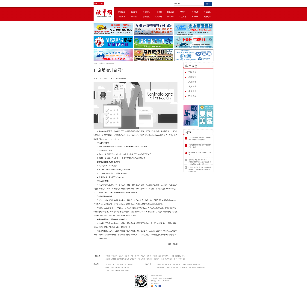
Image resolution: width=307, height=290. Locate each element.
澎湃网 (127, 256)
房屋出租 (192, 82)
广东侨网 (133, 259)
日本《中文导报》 (180, 259)
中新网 (108, 256)
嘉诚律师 (110, 63)
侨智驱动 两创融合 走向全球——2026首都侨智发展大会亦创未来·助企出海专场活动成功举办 (200, 162)
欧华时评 (207, 17)
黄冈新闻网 (160, 267)
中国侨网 (114, 256)
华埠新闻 (134, 12)
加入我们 (116, 264)
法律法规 (158, 17)
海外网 (149, 256)
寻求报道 (123, 264)
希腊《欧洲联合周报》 (178, 256)
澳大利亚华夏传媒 (123, 259)
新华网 (137, 256)
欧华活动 (134, 17)
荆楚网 (189, 264)
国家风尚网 (192, 267)
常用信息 (192, 96)
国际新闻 (170, 12)
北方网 (158, 264)
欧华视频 (146, 17)
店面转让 (192, 77)
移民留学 (170, 17)
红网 (169, 264)
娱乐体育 (195, 12)
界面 (131, 256)
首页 (95, 63)
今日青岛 (121, 17)
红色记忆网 (183, 267)
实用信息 (191, 66)
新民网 (121, 256)
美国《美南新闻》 (164, 256)
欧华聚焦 (207, 12)
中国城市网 (201, 267)
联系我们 (130, 264)
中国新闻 (158, 12)
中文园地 (183, 17)
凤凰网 (113, 259)
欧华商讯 (146, 12)
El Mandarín (98, 4)
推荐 (188, 132)
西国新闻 (121, 12)
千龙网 (167, 267)
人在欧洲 (195, 17)
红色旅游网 (174, 267)
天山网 (183, 264)
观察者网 (156, 259)
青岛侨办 (149, 259)
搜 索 (208, 4)
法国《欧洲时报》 (167, 259)
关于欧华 (108, 264)
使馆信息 (192, 91)
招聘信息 (192, 72)
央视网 (108, 259)
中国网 (155, 256)
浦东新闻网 (196, 264)
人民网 (143, 256)
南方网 (164, 264)
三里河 (182, 12)
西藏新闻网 (176, 264)
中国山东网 (141, 259)
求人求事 (192, 86)
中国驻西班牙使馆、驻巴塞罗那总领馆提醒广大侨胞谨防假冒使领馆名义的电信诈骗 (200, 169)
